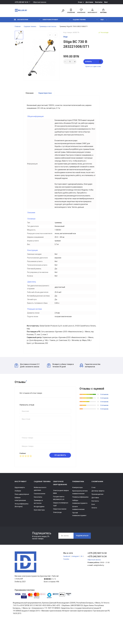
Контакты (98, 2)
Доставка (89, 2)
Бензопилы (38, 497)
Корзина (103, 12)
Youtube (66, 559)
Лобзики (18, 491)
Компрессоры (77, 487)
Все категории (22, 19)
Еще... (103, 19)
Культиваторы (39, 510)
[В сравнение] (55, 35)
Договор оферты (98, 491)
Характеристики (45, 93)
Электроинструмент (50, 19)
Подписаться (82, 536)
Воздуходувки (39, 506)
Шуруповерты (20, 487)
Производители (97, 494)
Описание (30, 93)
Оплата (94, 508)
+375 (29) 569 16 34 (21, 2)
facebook (66, 556)
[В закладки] (50, 35)
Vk (82, 556)
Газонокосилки (39, 493)
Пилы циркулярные (22, 494)
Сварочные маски (59, 509)
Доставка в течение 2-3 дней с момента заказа (29, 365)
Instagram (75, 556)
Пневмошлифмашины (80, 497)
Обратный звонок (39, 2)
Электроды (57, 512)
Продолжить (60, 455)
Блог (106, 2)
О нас (80, 2)
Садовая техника (79, 19)
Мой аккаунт (92, 12)
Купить (88, 61)
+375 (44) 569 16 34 (97, 556)
